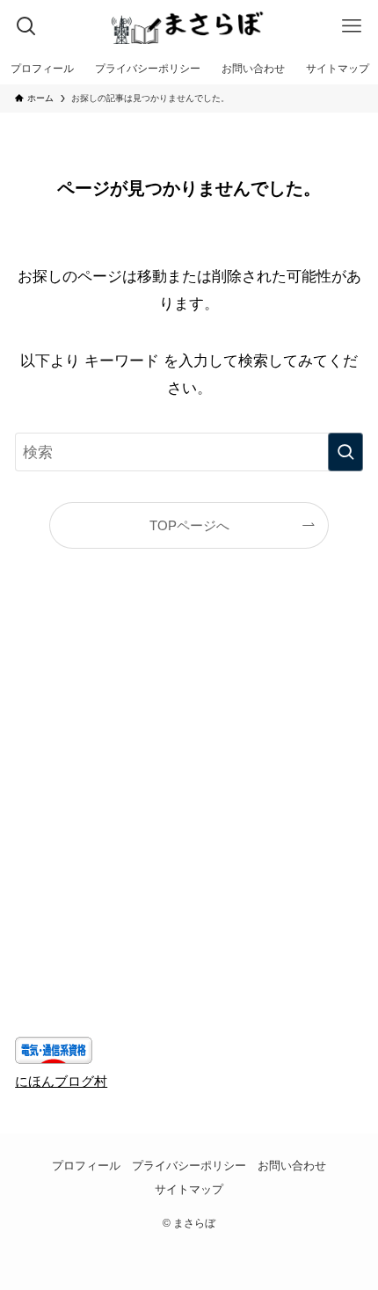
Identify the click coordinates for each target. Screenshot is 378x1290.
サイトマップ (189, 1189)
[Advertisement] (189, 820)
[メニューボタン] (351, 26)
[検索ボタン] (26, 26)
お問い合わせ (292, 1165)
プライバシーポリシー (189, 1165)
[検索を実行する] (345, 452)
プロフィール (86, 1165)
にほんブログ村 (61, 1081)
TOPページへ (189, 525)
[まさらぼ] (189, 26)
